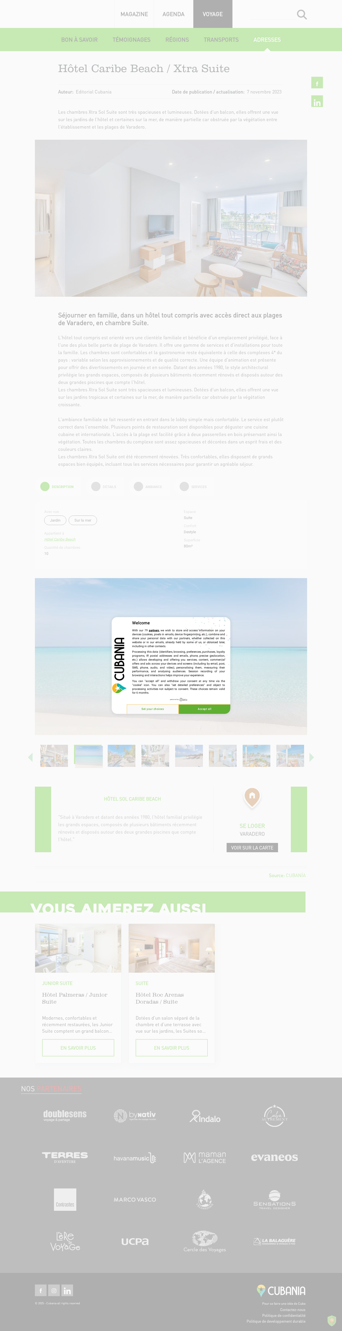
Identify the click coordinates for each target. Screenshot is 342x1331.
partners (154, 630)
